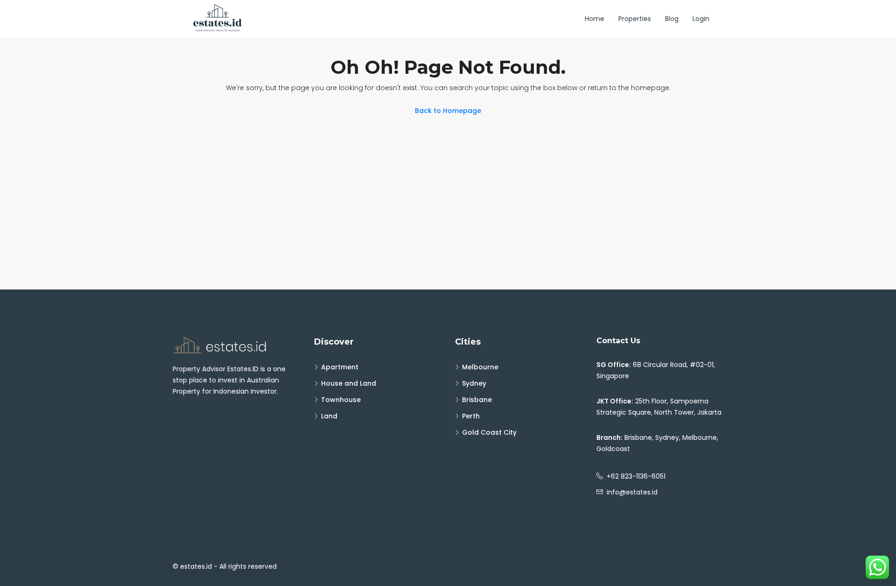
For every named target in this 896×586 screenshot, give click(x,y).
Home (594, 18)
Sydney (474, 383)
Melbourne (480, 367)
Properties (634, 18)
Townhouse (341, 399)
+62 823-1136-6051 (636, 476)
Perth (471, 416)
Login (701, 18)
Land (329, 416)
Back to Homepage (448, 110)
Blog (672, 18)
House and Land (348, 383)
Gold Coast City (489, 432)
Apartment (339, 367)
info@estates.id (632, 492)
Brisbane (477, 399)
